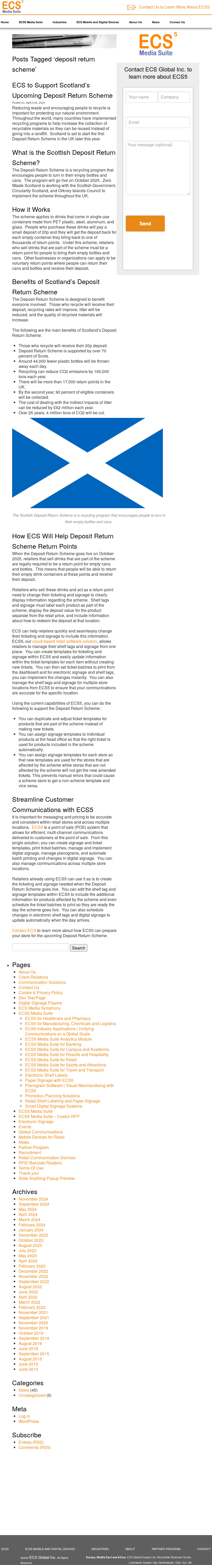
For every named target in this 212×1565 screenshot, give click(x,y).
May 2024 (28, 1209)
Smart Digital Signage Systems (53, 1106)
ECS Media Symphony (39, 1008)
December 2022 (33, 1271)
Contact (204, 1549)
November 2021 (33, 1312)
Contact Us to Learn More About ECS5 (174, 7)
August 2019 (30, 1343)
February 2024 (32, 1225)
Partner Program (34, 1147)
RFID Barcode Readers (40, 1163)
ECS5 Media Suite (31, 22)
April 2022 (28, 1297)
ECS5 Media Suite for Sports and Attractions (65, 1065)
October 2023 (31, 1240)
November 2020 (33, 1323)
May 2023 (28, 1256)
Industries (59, 22)
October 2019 (31, 1333)
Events (25, 1127)
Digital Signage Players (40, 1003)
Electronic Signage (36, 1121)
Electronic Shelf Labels (46, 1075)
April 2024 (28, 1214)
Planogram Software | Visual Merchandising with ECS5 (69, 1087)
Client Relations (33, 977)
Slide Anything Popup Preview (47, 1178)
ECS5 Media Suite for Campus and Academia (67, 1049)
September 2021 (34, 1317)
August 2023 (30, 1245)
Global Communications (41, 1132)
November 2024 (33, 1199)
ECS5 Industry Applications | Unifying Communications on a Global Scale (59, 1031)
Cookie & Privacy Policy (41, 992)
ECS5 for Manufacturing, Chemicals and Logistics (70, 1023)
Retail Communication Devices (47, 1158)
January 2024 (31, 1230)
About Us (135, 22)
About (130, 1549)
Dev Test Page (32, 998)
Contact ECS (24, 930)
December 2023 (33, 1235)
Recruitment (30, 1152)
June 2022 (28, 1292)
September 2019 (34, 1338)
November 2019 (33, 1328)
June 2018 (28, 1348)
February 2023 (32, 1266)
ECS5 (37, 827)
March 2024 (29, 1219)
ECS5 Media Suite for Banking (53, 1044)
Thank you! (29, 1173)
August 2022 (30, 1287)
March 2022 (29, 1302)
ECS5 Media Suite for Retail (51, 1060)
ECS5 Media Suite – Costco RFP (49, 1116)
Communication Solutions (42, 982)
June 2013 (28, 1369)
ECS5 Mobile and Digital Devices (50, 1549)
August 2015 (30, 1359)
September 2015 (34, 1354)
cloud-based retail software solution (64, 641)
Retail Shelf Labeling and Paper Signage (62, 1101)
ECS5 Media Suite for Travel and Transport (64, 1070)
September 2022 (34, 1281)
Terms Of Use (31, 1168)
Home (5, 22)
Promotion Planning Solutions (52, 1096)
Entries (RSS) (31, 1442)
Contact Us (177, 22)
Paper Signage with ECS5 (49, 1080)
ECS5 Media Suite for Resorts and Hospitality (67, 1054)
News (156, 22)
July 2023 (27, 1250)
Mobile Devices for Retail (42, 1137)
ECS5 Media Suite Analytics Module (58, 1039)
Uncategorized (32, 1395)
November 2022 (33, 1276)
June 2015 (28, 1364)
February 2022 (32, 1307)
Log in (24, 1416)
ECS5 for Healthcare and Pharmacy (58, 1018)
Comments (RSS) (35, 1447)
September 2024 (34, 1204)
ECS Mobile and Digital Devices (98, 22)
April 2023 (28, 1261)
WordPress (29, 1421)
